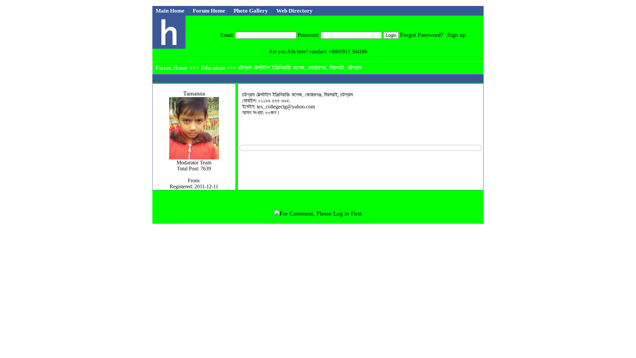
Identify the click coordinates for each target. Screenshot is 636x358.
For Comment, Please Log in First (321, 213)
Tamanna (194, 93)
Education (214, 67)
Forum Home (172, 67)
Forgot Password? (421, 34)
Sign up (456, 34)
